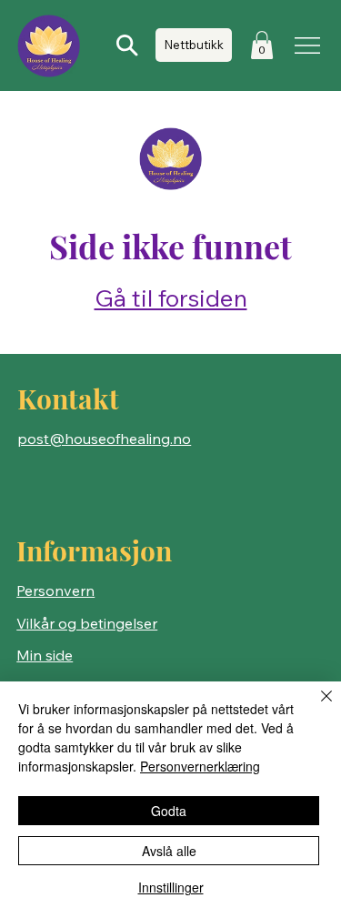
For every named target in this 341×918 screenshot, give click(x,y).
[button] (262, 45)
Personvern (55, 590)
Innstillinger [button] (171, 887)
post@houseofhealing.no (104, 438)
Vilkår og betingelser (86, 623)
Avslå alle (169, 851)
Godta (168, 811)
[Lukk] (315, 707)
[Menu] (308, 45)
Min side (44, 655)
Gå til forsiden (171, 298)
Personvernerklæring (200, 766)
